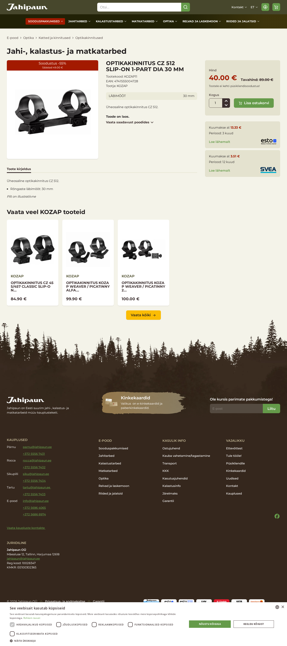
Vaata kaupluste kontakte (26, 528)
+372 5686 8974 (34, 514)
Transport (169, 463)
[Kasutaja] (265, 7)
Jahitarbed (77, 21)
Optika (168, 21)
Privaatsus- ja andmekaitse (65, 601)
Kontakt (237, 7)
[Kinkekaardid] (143, 403)
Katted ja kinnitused (54, 38)
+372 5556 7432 (34, 467)
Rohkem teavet (31, 618)
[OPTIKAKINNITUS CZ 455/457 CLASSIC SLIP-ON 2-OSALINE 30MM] (32, 263)
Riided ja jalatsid (241, 21)
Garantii (168, 501)
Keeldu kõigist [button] (253, 624)
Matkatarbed (143, 21)
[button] (96, 640)
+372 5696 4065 (34, 508)
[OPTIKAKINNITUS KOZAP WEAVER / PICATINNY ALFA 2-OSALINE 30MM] (88, 263)
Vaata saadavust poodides (127, 122)
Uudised (232, 478)
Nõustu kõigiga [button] (210, 624)
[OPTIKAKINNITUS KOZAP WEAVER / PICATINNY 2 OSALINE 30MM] (143, 263)
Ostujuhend (171, 448)
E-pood (12, 38)
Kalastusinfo (171, 486)
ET (252, 7)
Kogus (214, 95)
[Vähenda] (226, 105)
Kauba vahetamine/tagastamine (186, 456)
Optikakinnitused (89, 38)
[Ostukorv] (276, 7)
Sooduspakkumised (44, 21)
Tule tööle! (234, 456)
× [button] (282, 607)
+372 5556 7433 (34, 494)
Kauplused (234, 493)
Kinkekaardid (236, 471)
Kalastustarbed (109, 21)
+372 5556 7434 (34, 481)
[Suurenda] (226, 100)
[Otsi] (185, 7)
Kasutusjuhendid (175, 478)
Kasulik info (174, 441)
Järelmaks (170, 493)
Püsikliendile (235, 463)
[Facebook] (277, 516)
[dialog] (143, 624)
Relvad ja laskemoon (200, 21)
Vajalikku (235, 441)
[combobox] (277, 607)
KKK (165, 471)
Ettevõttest (234, 448)
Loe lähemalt (219, 142)
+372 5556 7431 (34, 454)
